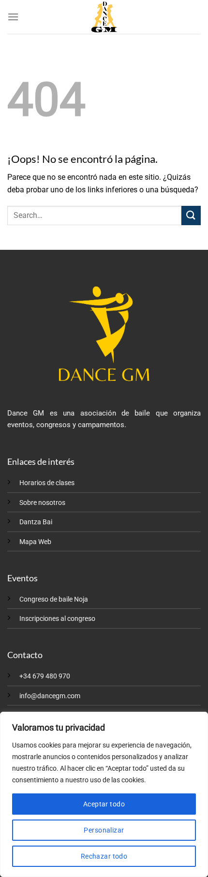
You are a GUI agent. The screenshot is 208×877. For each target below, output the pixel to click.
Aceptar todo (104, 804)
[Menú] (13, 17)
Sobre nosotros (42, 503)
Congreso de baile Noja (53, 599)
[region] (104, 794)
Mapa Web (35, 542)
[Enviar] (191, 215)
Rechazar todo (104, 856)
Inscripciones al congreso (57, 619)
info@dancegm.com (49, 696)
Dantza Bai (35, 522)
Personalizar (104, 830)
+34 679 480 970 (44, 676)
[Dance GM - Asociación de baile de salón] (104, 17)
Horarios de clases (46, 483)
